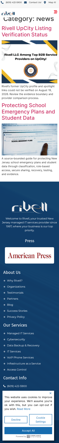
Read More (23, 409)
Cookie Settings (41, 419)
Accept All (28, 430)
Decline (15, 419)
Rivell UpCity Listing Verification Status (27, 31)
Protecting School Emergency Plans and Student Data (28, 111)
